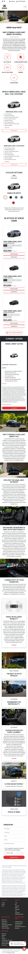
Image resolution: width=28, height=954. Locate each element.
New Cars (4, 919)
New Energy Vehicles (7, 924)
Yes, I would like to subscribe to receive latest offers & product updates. (14, 849)
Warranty (17, 928)
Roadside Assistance (20, 926)
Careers (4, 935)
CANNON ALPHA (19, 914)
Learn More (14, 408)
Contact (4, 938)
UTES (3, 902)
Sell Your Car (5, 926)
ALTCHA (22, 852)
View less (4, 383)
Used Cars (4, 923)
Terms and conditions (7, 940)
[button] (25, 6)
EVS (3, 906)
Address (13, 1)
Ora (16, 911)
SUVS (3, 904)
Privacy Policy (5, 941)
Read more (14, 644)
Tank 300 (17, 909)
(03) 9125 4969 (21, 1)
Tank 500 (17, 912)
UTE (16, 902)
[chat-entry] (24, 949)
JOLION (17, 906)
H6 (15, 904)
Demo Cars (4, 921)
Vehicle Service (19, 921)
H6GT (16, 907)
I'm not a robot (9, 852)
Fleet (3, 937)
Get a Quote (14, 130)
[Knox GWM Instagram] (4, 1)
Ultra (14, 175)
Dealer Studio (11, 952)
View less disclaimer (6, 404)
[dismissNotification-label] (25, 941)
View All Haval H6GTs (15, 332)
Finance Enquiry (14, 254)
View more (6, 127)
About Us (4, 933)
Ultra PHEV (14, 178)
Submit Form (14, 857)
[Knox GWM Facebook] (3, 1)
